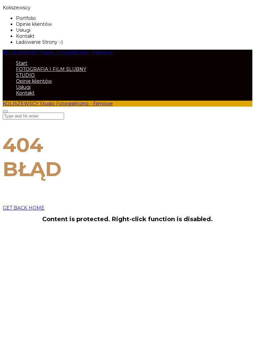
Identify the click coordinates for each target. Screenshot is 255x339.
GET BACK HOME (23, 208)
